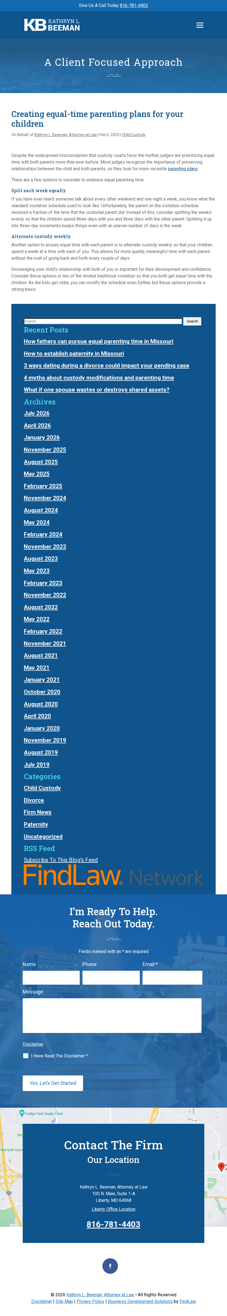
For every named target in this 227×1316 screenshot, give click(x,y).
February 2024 (43, 534)
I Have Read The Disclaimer (59, 1056)
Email (150, 964)
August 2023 (41, 558)
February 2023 (43, 583)
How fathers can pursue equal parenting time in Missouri (98, 341)
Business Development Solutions (140, 1301)
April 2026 (37, 425)
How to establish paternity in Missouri (74, 353)
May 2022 (37, 619)
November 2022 (45, 595)
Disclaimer (33, 1044)
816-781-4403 (134, 5)
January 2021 (42, 679)
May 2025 (37, 474)
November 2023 (45, 546)
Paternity (36, 824)
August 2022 (41, 607)
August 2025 (41, 462)
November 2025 (45, 449)
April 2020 (37, 716)
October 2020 (42, 692)
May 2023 (37, 570)
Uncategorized (43, 836)
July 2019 (37, 764)
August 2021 (41, 655)
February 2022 (43, 631)
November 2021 (45, 643)
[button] (200, 25)
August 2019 (41, 752)
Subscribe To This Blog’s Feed (61, 860)
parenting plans (183, 168)
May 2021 (37, 667)
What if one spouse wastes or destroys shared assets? (96, 389)
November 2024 (45, 498)
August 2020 (41, 704)
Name (29, 964)
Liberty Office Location (113, 1209)
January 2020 (42, 728)
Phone (89, 964)
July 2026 (37, 413)
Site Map (64, 1301)
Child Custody (134, 134)
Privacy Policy (90, 1301)
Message (33, 992)
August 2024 (41, 510)
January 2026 (42, 437)
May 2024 (37, 522)
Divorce (34, 800)
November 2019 (45, 740)
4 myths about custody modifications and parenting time (99, 377)
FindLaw (188, 1301)
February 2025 (43, 486)
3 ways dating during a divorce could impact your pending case (106, 365)
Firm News (37, 812)
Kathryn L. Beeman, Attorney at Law (65, 134)
